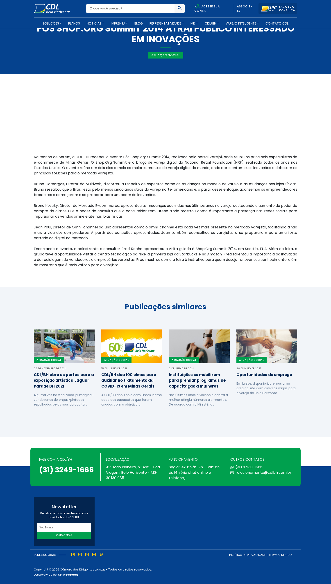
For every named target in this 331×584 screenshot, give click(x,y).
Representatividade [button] (165, 23)
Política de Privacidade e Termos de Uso (260, 555)
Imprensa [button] (118, 23)
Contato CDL (276, 23)
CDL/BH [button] (210, 23)
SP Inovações (68, 575)
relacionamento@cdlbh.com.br (263, 472)
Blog (138, 23)
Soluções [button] (51, 23)
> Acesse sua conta (207, 8)
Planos (74, 23)
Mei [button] (192, 23)
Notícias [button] (94, 23)
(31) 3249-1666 (66, 470)
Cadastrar (64, 535)
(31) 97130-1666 (249, 467)
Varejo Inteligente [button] (241, 23)
